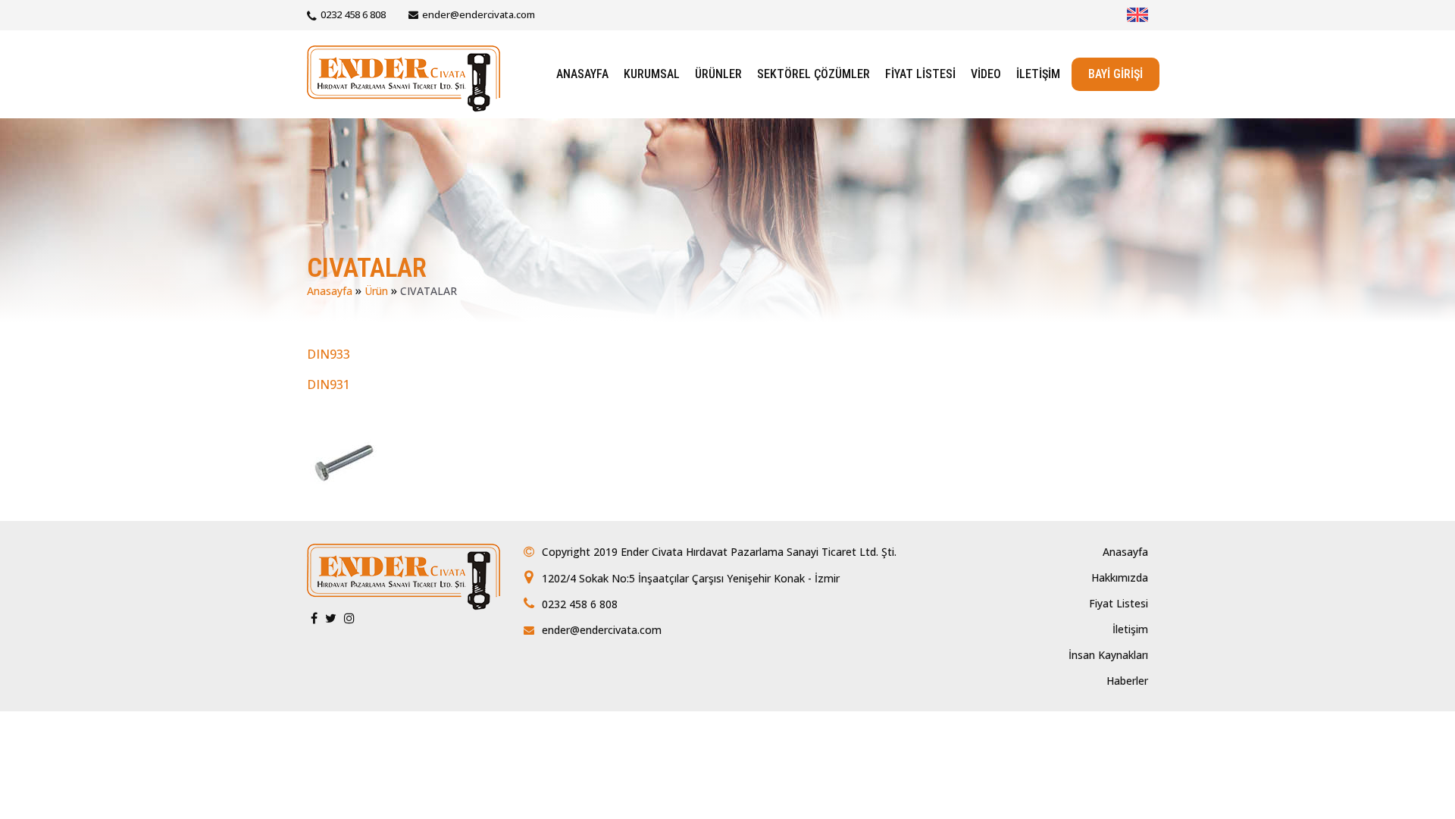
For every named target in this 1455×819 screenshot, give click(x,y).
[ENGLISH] (1137, 15)
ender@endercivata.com (478, 14)
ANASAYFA (582, 74)
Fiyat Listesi (1118, 603)
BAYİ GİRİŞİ (1115, 74)
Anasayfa (329, 291)
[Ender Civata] (403, 77)
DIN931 (328, 384)
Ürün (376, 291)
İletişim (1130, 629)
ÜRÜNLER (718, 74)
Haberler (1127, 680)
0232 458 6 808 (353, 14)
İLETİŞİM (1038, 74)
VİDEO (986, 74)
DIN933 (328, 354)
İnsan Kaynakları (1108, 655)
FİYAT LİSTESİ (920, 74)
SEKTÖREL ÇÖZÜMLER (813, 74)
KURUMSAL (652, 74)
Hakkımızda (1119, 577)
